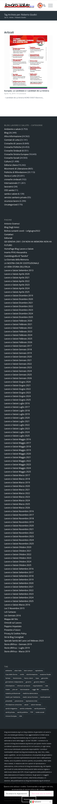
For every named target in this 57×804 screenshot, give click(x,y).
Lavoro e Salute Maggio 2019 (17, 450)
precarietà (8, 701)
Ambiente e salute (12, 129)
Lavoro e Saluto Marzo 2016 (17, 604)
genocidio (44, 678)
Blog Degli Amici (11, 227)
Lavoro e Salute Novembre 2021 (19, 529)
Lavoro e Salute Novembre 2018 (19, 518)
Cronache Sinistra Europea (16, 154)
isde (46, 686)
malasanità (45, 689)
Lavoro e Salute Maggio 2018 (17, 446)
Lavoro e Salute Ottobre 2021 (17, 550)
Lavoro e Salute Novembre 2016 (19, 511)
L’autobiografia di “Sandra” (16, 256)
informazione (10, 686)
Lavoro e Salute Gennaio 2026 (18, 378)
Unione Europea (11, 716)
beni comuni (28, 671)
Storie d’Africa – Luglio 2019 (17, 647)
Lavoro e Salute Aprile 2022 (17, 281)
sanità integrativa (11, 708)
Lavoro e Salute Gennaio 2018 (18, 349)
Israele (7, 689)
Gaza (37, 678)
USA (20, 716)
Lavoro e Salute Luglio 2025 (17, 435)
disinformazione (32, 674)
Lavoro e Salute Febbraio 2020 (18, 320)
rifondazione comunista (13, 705)
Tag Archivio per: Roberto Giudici (20, 14)
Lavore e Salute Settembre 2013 (18, 270)
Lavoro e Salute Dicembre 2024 (18, 313)
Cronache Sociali (11, 157)
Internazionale (10, 183)
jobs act (15, 689)
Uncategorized (10, 204)
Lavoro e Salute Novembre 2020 (19, 525)
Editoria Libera (10, 165)
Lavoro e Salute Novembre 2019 (19, 522)
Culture (7, 161)
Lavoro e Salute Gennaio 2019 (18, 353)
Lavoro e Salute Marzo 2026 (17, 507)
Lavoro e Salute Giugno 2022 (17, 389)
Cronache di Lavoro (13, 143)
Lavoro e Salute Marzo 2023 (17, 496)
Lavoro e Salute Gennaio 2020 (18, 356)
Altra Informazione (12, 136)
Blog (6, 132)
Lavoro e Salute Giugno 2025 (17, 399)
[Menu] (49, 5)
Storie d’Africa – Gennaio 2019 (18, 644)
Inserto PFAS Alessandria (15, 252)
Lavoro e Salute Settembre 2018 (19, 576)
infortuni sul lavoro (23, 686)
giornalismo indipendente (14, 682)
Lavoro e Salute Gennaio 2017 (18, 345)
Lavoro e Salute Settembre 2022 (19, 590)
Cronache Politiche (12, 147)
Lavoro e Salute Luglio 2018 (17, 410)
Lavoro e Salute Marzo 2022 (17, 493)
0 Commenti (21, 93)
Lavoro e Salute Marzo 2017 (17, 475)
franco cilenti (28, 678)
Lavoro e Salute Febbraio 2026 (18, 342)
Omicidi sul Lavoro (12, 622)
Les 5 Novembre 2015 (14, 608)
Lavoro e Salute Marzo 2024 (17, 500)
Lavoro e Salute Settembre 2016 (19, 568)
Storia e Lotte (10, 175)
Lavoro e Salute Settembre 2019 (19, 579)
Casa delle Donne (11, 674)
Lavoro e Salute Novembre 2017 (19, 514)
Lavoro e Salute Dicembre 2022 (18, 306)
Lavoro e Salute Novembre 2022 (19, 532)
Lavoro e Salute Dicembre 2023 (18, 310)
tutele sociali (40, 712)
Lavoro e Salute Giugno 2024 (17, 396)
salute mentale (36, 705)
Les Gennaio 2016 (12, 615)
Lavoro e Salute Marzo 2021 (17, 489)
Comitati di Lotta (11, 139)
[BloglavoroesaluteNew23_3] (23, 5)
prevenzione (19, 701)
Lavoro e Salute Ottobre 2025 (17, 565)
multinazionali (45, 697)
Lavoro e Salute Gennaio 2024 (18, 371)
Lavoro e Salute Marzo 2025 (17, 504)
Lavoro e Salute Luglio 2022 (17, 425)
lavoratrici (8, 186)
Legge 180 (35, 689)
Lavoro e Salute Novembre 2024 (19, 540)
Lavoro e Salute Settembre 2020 (19, 583)
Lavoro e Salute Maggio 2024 (17, 468)
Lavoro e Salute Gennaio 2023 (18, 367)
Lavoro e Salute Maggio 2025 (17, 471)
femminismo (17, 678)
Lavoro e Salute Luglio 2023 (17, 428)
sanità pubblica (22, 712)
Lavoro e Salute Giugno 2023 (17, 392)
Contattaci (8, 234)
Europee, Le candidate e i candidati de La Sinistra (26, 90)
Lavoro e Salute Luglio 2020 (17, 417)
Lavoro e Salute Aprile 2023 (17, 284)
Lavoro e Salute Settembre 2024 (19, 597)
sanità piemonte (39, 708)
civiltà (22, 674)
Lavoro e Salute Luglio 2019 (17, 414)
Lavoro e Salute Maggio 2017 (17, 443)
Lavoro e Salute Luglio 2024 (17, 432)
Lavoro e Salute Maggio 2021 (17, 457)
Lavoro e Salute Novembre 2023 (19, 536)
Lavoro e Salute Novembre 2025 (19, 543)
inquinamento (38, 686)
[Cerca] (42, 5)
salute (26, 705)
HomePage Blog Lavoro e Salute (18, 248)
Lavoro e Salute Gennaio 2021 (18, 360)
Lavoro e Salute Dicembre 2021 (18, 302)
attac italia (17, 671)
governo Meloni (39, 682)
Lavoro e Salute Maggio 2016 (17, 439)
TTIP (31, 712)
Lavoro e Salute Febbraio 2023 (18, 331)
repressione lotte (31, 701)
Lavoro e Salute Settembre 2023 (19, 594)
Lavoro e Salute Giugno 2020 (17, 381)
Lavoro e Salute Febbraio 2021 (18, 324)
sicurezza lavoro (11, 201)
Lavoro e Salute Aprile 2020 (17, 274)
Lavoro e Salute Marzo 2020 (17, 486)
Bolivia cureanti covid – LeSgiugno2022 (22, 230)
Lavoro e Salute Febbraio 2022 (18, 328)
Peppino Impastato (12, 626)
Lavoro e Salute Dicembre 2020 (18, 299)
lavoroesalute (24, 689)
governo (28, 682)
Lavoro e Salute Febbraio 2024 (18, 335)
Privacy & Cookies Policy (15, 633)
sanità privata (10, 712)
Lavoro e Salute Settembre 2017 (19, 572)
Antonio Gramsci (12, 223)
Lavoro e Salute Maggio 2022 (17, 461)
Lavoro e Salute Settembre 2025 (19, 601)
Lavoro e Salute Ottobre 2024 (17, 561)
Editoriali (8, 238)
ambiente (8, 671)
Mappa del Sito (11, 619)
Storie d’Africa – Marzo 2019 (17, 651)
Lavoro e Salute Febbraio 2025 (18, 338)
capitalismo (39, 671)
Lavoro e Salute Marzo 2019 (17, 482)
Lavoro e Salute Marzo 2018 (17, 478)
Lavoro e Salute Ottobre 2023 (17, 558)
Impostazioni (29, 799)
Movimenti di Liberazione (16, 168)
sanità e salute (10, 193)
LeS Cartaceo (10, 612)
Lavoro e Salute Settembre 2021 (19, 586)
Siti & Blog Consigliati (14, 637)
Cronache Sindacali (12, 150)
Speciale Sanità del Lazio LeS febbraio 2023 (24, 640)
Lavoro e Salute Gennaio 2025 (18, 374)
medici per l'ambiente (12, 697)
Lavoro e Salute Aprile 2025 (17, 292)
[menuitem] (42, 5)
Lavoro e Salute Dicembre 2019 (18, 295)
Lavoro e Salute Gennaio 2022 (18, 363)
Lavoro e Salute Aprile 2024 (17, 288)
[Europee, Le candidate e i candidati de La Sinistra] (28, 62)
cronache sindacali (12, 179)
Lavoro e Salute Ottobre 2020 (17, 547)
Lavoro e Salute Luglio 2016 (17, 403)
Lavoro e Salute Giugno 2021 (17, 385)
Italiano (37, 802)
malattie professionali (12, 693)
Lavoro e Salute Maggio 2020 (17, 453)
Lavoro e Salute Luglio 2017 (17, 407)
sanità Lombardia (26, 708)
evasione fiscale (45, 674)
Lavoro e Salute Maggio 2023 (17, 464)
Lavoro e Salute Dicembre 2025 (18, 317)
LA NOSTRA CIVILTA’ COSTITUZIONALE (21, 263)
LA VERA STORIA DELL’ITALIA (17, 266)
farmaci (7, 678)
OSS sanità (9, 190)
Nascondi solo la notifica (42, 793)
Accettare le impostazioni (16, 793)
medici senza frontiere (30, 697)
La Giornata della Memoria (16, 259)
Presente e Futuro (12, 629)
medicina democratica (30, 693)
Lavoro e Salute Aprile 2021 (17, 277)
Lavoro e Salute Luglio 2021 (17, 421)
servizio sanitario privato (15, 197)
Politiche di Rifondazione (15, 172)
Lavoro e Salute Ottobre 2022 (17, 554)
